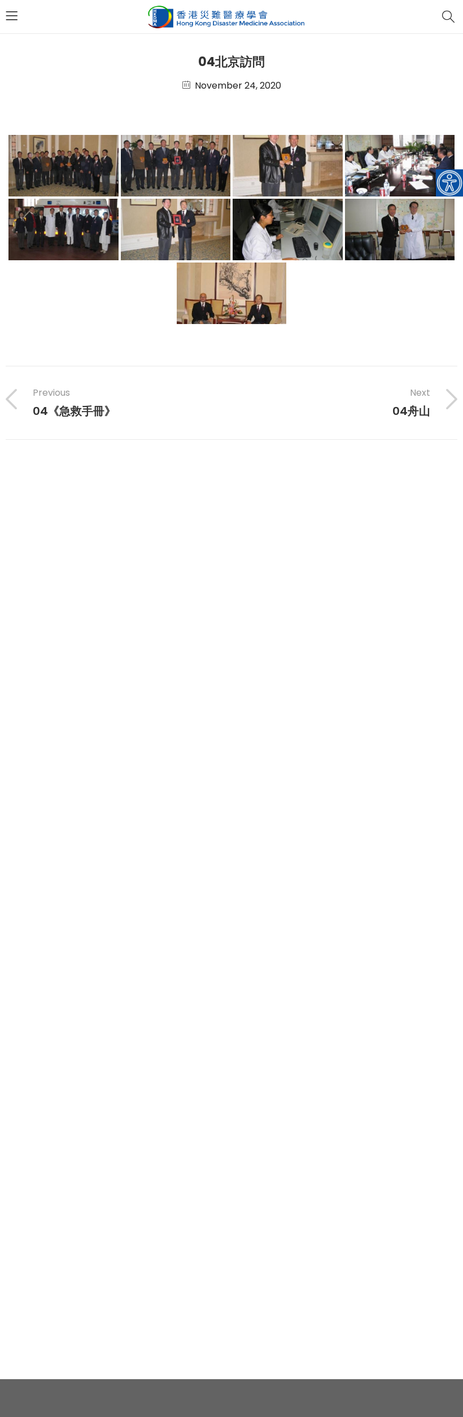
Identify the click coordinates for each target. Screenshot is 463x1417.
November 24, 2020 (238, 85)
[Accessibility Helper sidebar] (449, 182)
